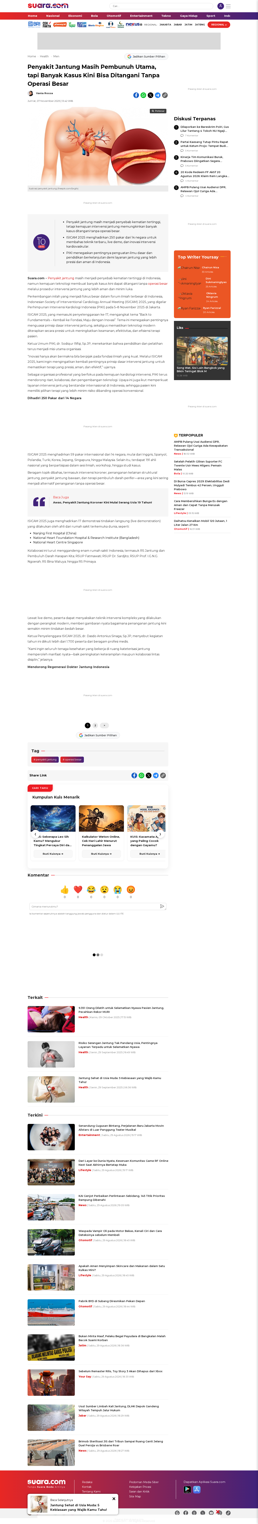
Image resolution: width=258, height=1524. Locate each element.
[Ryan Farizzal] (189, 310)
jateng (200, 24)
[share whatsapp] (143, 95)
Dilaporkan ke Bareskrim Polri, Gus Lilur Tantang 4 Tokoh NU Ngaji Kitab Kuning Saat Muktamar (205, 131)
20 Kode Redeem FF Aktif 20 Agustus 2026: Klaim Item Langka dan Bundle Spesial (204, 176)
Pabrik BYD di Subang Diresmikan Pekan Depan (112, 1301)
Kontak (86, 1487)
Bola (94, 16)
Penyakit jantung (61, 278)
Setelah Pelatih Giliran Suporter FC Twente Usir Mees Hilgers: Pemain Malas (198, 465)
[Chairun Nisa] (189, 270)
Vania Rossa (44, 93)
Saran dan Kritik (139, 1491)
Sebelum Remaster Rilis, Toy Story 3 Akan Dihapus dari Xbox (120, 1371)
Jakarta (165, 24)
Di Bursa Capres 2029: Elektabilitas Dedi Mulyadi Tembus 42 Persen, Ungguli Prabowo (201, 485)
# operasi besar (72, 759)
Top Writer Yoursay (198, 257)
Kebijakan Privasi (140, 1487)
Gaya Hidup (189, 16)
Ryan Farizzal (212, 307)
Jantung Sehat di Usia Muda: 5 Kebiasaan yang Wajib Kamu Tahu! (78, 1507)
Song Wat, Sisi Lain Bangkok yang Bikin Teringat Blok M (201, 369)
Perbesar (160, 111)
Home (32, 16)
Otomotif (114, 16)
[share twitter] (150, 95)
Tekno (166, 16)
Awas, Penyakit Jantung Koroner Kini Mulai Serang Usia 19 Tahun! (102, 502)
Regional (217, 24)
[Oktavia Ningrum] (191, 297)
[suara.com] (48, 7)
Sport (210, 16)
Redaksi (87, 1482)
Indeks (229, 16)
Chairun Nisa (210, 267)
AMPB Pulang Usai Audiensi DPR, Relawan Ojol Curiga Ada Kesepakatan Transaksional (203, 191)
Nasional (52, 16)
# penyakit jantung (45, 759)
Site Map (135, 1496)
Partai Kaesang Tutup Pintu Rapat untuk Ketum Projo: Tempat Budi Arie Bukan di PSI (204, 146)
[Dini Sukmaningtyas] (190, 283)
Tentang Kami (91, 1491)
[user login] (220, 6)
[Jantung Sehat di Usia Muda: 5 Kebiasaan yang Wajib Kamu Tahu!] (39, 1504)
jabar (178, 24)
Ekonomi (75, 16)
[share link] (164, 95)
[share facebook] (136, 95)
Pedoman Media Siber (144, 1482)
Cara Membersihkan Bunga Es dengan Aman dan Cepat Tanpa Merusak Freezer (200, 505)
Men (56, 56)
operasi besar (158, 283)
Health (44, 56)
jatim (188, 24)
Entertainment (141, 16)
